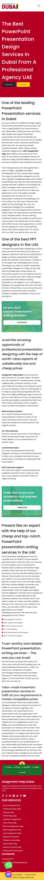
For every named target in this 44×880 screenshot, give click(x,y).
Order (36, 767)
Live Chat (23, 84)
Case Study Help (10, 823)
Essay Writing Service (11, 805)
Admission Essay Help (12, 809)
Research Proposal (11, 837)
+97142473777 (8, 859)
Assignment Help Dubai (12, 375)
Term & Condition (15, 875)
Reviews (27, 767)
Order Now (9, 84)
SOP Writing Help (10, 816)
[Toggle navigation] (39, 5)
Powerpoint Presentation (13, 850)
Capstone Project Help (12, 847)
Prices (17, 767)
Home (9, 767)
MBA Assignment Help (12, 830)
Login (22, 772)
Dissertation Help (10, 844)
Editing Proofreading (11, 840)
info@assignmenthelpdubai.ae (14, 862)
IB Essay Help (8, 812)
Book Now (22, 322)
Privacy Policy (30, 875)
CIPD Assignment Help (12, 833)
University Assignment (12, 819)
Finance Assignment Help (13, 826)
